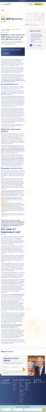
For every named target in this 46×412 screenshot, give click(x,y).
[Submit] (24, 369)
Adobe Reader (3, 30)
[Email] (39, 45)
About (20, 382)
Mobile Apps (21, 386)
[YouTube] (40, 382)
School (14, 390)
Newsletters (3, 16)
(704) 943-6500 (27, 386)
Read (14, 386)
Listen (14, 384)
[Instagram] (36, 382)
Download (6, 53)
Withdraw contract (21, 401)
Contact (20, 397)
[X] (35, 45)
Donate (31, 4)
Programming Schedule (21, 390)
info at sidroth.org (27, 389)
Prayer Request (22, 393)
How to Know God (5, 383)
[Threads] (44, 382)
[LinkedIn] (37, 45)
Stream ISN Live (38, 4)
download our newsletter (10, 29)
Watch (14, 382)
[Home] (5, 4)
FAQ (20, 388)
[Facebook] (33, 45)
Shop (14, 388)
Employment (21, 398)
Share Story (21, 395)
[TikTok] (42, 382)
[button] (45, 1)
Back (3, 10)
